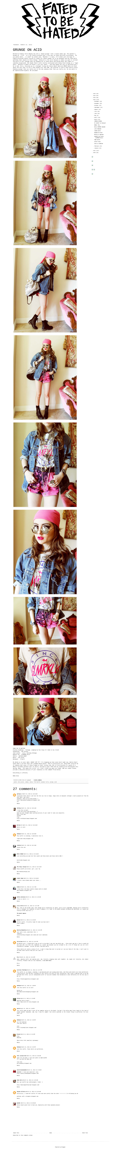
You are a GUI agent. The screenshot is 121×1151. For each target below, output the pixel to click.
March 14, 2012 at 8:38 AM (34, 1070)
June (95, 113)
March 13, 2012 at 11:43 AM (33, 897)
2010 (94, 152)
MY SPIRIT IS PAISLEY (100, 123)
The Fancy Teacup (21, 866)
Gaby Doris (20, 1080)
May (95, 115)
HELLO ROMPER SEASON (99, 127)
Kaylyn (18, 920)
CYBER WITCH (97, 130)
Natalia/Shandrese (22, 930)
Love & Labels (20, 923)
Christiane (20, 941)
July (95, 111)
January (96, 148)
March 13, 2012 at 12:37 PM (34, 970)
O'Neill (22, 759)
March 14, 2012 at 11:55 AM (30, 1080)
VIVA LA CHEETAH (98, 143)
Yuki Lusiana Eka (21, 1055)
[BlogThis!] (36, 780)
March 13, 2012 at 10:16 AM (31, 854)
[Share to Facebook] (39, 780)
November (97, 103)
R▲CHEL (18, 1103)
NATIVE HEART (23, 756)
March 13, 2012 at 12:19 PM (27, 957)
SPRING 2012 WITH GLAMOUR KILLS (98, 137)
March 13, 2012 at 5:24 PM (28, 1034)
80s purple (21, 782)
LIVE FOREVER (97, 129)
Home (50, 1133)
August (96, 109)
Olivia (18, 998)
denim (31, 782)
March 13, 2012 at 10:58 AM (31, 878)
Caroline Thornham (22, 970)
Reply (18, 803)
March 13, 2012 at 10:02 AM (30, 825)
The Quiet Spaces (21, 913)
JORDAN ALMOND (98, 121)
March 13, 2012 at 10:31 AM (34, 866)
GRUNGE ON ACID (27, 50)
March (96, 119)
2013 (94, 97)
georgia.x (19, 794)
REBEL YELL (97, 125)
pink (55, 782)
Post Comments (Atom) (27, 1135)
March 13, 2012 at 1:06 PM (28, 985)
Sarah (18, 1008)
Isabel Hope (20, 878)
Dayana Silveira (21, 1091)
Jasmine (19, 845)
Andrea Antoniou (21, 897)
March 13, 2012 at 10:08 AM (28, 833)
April (96, 117)
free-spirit (37, 782)
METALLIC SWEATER (98, 134)
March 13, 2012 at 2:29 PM (27, 1008)
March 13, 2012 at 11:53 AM (28, 920)
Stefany (19, 808)
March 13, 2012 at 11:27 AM (28, 887)
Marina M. (19, 825)
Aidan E (19, 887)
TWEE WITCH (97, 139)
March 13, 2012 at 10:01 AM (30, 794)
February (97, 146)
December (97, 101)
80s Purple (24, 751)
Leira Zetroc (20, 905)
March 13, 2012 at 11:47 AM (31, 905)
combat (27, 782)
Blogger (63, 1147)
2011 (94, 150)
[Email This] (34, 780)
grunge (51, 782)
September (97, 107)
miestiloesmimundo (22, 1070)
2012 (94, 99)
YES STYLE (21, 757)
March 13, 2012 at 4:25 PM (28, 1020)
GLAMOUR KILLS (25, 754)
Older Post (85, 1133)
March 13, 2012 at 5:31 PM (28, 1047)
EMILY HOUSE (20, 854)
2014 (94, 95)
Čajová (18, 1034)
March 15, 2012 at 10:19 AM (33, 1091)
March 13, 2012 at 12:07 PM (30, 941)
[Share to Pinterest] (41, 780)
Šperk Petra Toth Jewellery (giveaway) (27, 1040)
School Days (97, 141)
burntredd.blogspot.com (23, 860)
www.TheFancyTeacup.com (23, 871)
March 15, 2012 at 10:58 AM (28, 1103)
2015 (94, 93)
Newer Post (16, 1133)
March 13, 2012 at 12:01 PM (34, 930)
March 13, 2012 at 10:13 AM (28, 845)
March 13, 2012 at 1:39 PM (28, 998)
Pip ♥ (18, 957)
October (96, 105)
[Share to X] (38, 780)
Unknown (19, 833)
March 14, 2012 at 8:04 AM (34, 1055)
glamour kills (45, 782)
